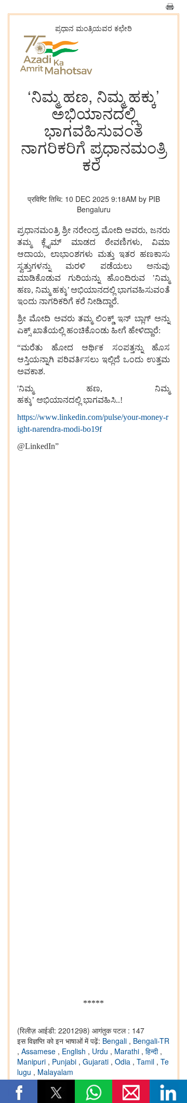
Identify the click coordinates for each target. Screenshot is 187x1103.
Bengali (115, 1041)
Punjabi (65, 1061)
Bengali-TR (151, 1041)
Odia (123, 1061)
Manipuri (32, 1061)
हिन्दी (152, 1051)
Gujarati (97, 1061)
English (75, 1051)
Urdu (101, 1051)
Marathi (127, 1051)
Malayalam (55, 1072)
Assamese (39, 1051)
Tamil (146, 1061)
